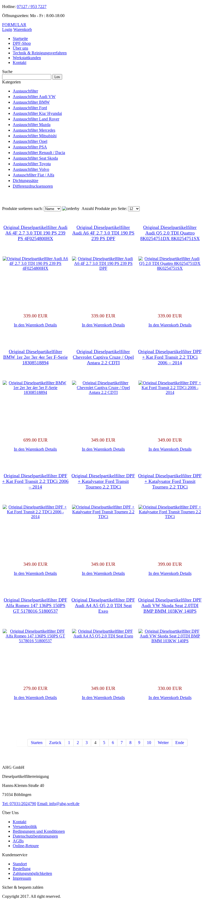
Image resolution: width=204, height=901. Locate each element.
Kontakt (19, 62)
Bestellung (22, 868)
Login (7, 29)
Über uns (20, 48)
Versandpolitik (25, 826)
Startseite (20, 38)
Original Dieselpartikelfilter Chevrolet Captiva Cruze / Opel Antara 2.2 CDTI (103, 357)
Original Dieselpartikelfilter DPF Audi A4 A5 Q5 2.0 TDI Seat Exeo (103, 605)
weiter (163, 742)
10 (149, 742)
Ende (179, 742)
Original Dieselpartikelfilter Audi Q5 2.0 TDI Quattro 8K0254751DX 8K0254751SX (170, 233)
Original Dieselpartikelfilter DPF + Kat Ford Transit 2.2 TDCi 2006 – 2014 (170, 357)
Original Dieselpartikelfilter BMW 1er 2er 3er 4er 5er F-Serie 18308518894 (35, 357)
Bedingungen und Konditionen (39, 831)
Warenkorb (22, 29)
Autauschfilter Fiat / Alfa (33, 175)
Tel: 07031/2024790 (19, 803)
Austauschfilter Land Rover (36, 119)
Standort (20, 864)
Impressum (22, 878)
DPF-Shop (22, 43)
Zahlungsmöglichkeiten (32, 873)
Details (51, 325)
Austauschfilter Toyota (32, 163)
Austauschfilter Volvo (31, 169)
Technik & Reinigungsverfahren (40, 53)
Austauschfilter (25, 91)
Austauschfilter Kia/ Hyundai (37, 113)
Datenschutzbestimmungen (35, 836)
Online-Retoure (26, 845)
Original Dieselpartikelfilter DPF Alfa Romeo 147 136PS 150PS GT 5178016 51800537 (35, 605)
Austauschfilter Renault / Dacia (39, 152)
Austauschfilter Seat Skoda (35, 158)
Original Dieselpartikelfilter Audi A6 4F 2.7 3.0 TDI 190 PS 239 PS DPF (103, 233)
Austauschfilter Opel (30, 141)
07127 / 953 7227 (31, 6)
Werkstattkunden (27, 57)
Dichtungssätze (25, 180)
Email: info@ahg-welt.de (58, 803)
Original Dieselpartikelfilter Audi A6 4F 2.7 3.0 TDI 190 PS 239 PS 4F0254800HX (35, 233)
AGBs (18, 841)
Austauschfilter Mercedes (34, 130)
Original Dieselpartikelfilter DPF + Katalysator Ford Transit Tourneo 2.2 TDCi (103, 481)
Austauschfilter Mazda (31, 124)
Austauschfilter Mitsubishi (35, 136)
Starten (36, 742)
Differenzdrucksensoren (33, 186)
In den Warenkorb (29, 325)
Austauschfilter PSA (30, 147)
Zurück (55, 742)
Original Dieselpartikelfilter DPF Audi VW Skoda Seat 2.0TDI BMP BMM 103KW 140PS (170, 605)
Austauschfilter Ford (30, 108)
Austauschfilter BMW (31, 102)
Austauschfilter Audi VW (34, 96)
